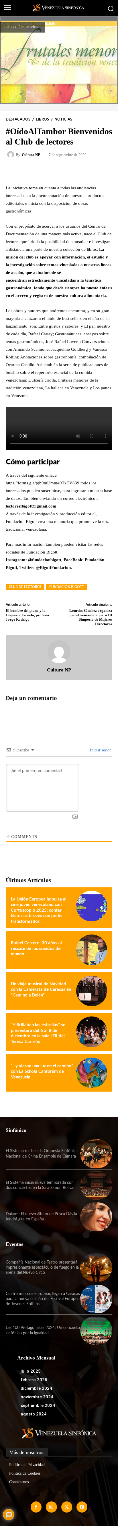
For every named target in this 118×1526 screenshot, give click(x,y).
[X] (66, 1506)
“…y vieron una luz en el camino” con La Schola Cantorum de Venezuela (42, 1071)
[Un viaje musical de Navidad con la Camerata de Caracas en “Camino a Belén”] (91, 991)
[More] (78, 171)
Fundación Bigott (66, 587)
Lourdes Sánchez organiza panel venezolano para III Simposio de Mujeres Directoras (90, 617)
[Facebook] (36, 1506)
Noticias (63, 119)
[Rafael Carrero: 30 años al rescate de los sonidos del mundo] (91, 950)
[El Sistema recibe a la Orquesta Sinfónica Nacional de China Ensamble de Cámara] (96, 1153)
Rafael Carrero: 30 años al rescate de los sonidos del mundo (36, 948)
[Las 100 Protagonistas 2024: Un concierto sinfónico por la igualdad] (96, 1330)
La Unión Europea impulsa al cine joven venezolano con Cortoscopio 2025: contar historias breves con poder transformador (38, 910)
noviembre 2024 (37, 1396)
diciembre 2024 (36, 1388)
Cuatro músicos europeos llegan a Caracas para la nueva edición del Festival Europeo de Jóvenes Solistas (43, 1299)
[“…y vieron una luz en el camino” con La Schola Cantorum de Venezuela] (91, 1073)
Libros (42, 119)
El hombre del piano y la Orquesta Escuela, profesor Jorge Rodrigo (28, 614)
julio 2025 (31, 1371)
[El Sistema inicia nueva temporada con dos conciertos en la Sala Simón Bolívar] (96, 1185)
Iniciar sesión (100, 750)
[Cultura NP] (11, 154)
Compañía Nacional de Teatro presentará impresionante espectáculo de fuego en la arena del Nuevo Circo (42, 1267)
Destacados (27, 27)
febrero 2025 (34, 1379)
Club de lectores (25, 587)
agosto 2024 (33, 1414)
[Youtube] (81, 1506)
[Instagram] (51, 1506)
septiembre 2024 (38, 1405)
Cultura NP (31, 155)
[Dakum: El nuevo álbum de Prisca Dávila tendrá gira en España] (96, 1216)
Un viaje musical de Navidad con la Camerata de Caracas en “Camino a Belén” (41, 989)
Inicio (9, 27)
